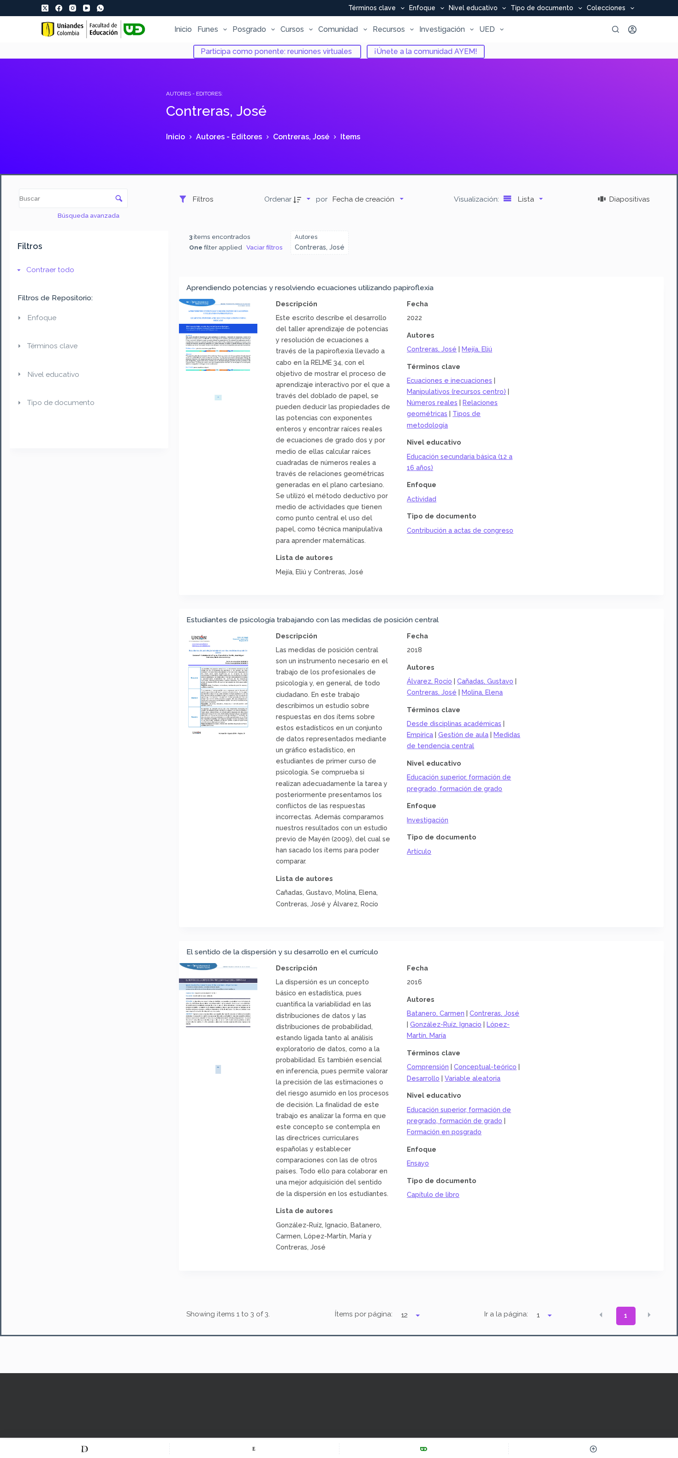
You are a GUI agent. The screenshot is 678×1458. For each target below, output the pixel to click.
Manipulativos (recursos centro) (456, 391)
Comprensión (428, 1067)
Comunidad (338, 29)
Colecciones (606, 8)
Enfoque (422, 8)
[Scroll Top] (593, 1449)
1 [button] (625, 1315)
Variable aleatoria (472, 1078)
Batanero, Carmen (435, 1013)
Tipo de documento (542, 8)
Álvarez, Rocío (429, 681)
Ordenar (277, 199)
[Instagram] (72, 8)
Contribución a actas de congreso (460, 530)
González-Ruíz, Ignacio (446, 1024)
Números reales (432, 402)
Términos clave (372, 8)
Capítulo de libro (433, 1194)
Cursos (292, 29)
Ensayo (418, 1163)
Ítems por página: (364, 1314)
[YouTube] (86, 8)
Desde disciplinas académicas (454, 723)
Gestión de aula (463, 734)
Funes (207, 29)
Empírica (420, 734)
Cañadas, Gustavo (485, 681)
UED (487, 29)
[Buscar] (615, 29)
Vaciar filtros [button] (264, 247)
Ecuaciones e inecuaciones (449, 380)
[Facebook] (58, 8)
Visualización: (477, 199)
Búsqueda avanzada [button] (89, 215)
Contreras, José (432, 349)
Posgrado (249, 29)
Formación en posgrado (444, 1132)
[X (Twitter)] (45, 8)
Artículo (419, 851)
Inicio (183, 29)
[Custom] (84, 1449)
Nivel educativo (473, 8)
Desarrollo (423, 1078)
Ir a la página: (506, 1314)
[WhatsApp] (100, 8)
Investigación (442, 29)
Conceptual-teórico (485, 1067)
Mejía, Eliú (477, 349)
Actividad (421, 499)
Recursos (389, 29)
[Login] (632, 29)
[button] (601, 1315)
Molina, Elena (482, 692)
